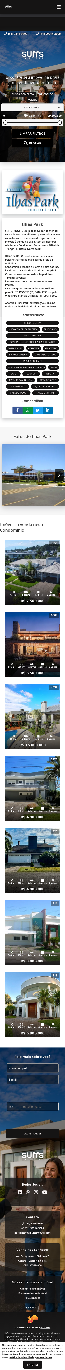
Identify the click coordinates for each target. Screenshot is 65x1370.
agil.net (45, 1327)
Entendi (32, 1364)
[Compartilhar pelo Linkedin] (48, 410)
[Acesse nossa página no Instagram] (36, 1192)
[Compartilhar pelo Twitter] (38, 410)
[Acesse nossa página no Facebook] (20, 1192)
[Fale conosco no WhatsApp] (28, 1192)
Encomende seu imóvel (32, 1293)
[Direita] (59, 475)
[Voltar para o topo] (8, 1337)
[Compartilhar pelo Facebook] (17, 410)
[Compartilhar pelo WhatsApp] (28, 410)
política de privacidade (21, 1357)
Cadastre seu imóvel (32, 1288)
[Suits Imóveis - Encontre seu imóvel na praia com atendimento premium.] (32, 55)
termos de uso (44, 1357)
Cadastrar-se (32, 1133)
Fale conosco (32, 1297)
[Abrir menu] (58, 7)
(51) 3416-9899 (17, 34)
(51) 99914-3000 (50, 34)
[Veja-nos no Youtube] (44, 1192)
